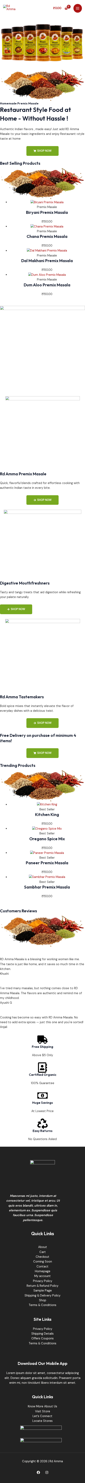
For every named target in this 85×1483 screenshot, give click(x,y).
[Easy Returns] (42, 1124)
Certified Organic (42, 1075)
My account (42, 1276)
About (42, 1247)
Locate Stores (42, 1421)
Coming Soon (42, 1262)
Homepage (42, 1271)
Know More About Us (42, 1406)
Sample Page (42, 1291)
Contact (42, 1267)
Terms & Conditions (42, 1305)
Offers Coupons (42, 1338)
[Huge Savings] (42, 1095)
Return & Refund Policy (42, 1286)
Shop (42, 1300)
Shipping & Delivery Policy (42, 1296)
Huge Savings (42, 1102)
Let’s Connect (42, 1416)
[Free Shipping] (42, 1039)
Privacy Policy (42, 1281)
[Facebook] (38, 1472)
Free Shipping (42, 1047)
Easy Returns (42, 1131)
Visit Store (42, 1411)
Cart (42, 1252)
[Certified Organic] (42, 1067)
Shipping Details (42, 1334)
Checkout (42, 1257)
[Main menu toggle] (77, 8)
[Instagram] (46, 1472)
